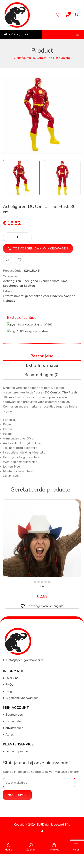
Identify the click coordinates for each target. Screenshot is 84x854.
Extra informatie (42, 365)
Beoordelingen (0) (42, 375)
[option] (21, 178)
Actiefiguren (12, 281)
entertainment (13, 296)
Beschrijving (42, 356)
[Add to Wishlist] (19, 259)
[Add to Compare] (7, 259)
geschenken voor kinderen (44, 296)
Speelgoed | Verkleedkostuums (44, 281)
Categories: (10, 276)
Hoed (42, 586)
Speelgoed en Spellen (19, 286)
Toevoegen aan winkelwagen (40, 248)
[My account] (77, 15)
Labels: (8, 291)
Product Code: (12, 271)
